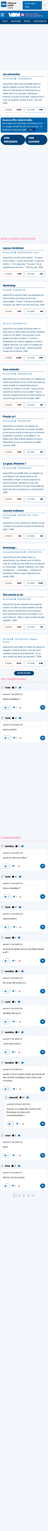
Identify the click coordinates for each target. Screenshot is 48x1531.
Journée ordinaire (13, 511)
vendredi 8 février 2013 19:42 (18, 1104)
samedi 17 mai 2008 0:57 (13, 945)
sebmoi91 (13, 1098)
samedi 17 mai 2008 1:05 (12, 978)
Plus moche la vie (13, 595)
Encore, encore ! (24, 673)
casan (8, 938)
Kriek (7, 1166)
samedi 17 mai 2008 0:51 (12, 694)
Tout (5, 21)
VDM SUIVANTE (33, 140)
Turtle (8, 688)
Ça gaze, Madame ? (14, 464)
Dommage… (10, 548)
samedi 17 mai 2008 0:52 (13, 725)
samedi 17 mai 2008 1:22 (12, 1142)
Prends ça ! (9, 416)
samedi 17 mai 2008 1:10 (12, 1039)
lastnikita (9, 846)
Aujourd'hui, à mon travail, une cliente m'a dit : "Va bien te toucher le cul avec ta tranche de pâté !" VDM (24, 526)
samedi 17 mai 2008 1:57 (12, 1173)
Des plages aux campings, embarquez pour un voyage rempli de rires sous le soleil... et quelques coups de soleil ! (22, 125)
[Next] (33, 1195)
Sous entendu (11, 369)
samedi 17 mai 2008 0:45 (13, 853)
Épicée (27, 21)
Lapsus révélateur (13, 248)
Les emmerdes (11, 74)
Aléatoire (16, 21)
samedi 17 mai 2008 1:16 (12, 1070)
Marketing (9, 285)
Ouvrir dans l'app (30, 5)
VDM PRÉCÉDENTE (10, 140)
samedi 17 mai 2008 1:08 (13, 1009)
